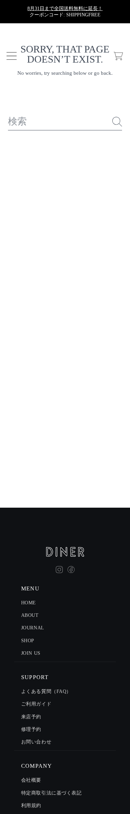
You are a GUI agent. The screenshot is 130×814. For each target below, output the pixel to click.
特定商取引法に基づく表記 (51, 793)
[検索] (117, 121)
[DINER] (65, 552)
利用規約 (31, 805)
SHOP (27, 640)
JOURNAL (32, 627)
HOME (28, 602)
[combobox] (65, 121)
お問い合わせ (36, 741)
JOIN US (31, 653)
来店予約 (31, 716)
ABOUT (30, 615)
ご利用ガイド (36, 704)
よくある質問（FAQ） (46, 691)
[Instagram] (59, 569)
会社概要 (31, 780)
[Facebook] (71, 569)
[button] (11, 56)
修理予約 (31, 729)
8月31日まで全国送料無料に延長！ (65, 8)
